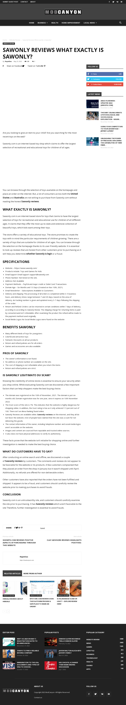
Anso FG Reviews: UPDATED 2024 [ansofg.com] (108, 103)
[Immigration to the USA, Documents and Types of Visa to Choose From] (9, 665)
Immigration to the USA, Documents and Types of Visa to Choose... (28, 664)
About (33, 2)
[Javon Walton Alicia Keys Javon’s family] (51, 654)
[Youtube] (121, 2)
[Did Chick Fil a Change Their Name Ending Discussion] (51, 665)
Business (42, 23)
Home (31, 23)
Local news (89, 23)
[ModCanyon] (63, 12)
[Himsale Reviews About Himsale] (15, 588)
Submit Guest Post (10, 2)
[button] (120, 23)
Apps (88, 669)
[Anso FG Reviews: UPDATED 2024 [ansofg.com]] (92, 104)
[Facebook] (109, 2)
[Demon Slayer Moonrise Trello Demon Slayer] (51, 642)
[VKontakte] (117, 2)
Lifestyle (90, 651)
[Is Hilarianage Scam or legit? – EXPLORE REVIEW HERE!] (69, 588)
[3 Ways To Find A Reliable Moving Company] (9, 654)
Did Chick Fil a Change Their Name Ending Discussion (68, 664)
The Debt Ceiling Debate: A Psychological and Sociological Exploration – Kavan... (111, 115)
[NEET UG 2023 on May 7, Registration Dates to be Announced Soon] (9, 642)
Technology (92, 658)
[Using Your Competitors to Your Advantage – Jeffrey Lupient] (92, 131)
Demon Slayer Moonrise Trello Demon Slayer (69, 640)
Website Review (14, 40)
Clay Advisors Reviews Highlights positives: (64, 541)
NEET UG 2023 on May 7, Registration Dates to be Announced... (27, 641)
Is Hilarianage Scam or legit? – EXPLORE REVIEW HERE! (67, 601)
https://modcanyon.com (27, 560)
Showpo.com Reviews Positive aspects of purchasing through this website (19, 542)
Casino (89, 665)
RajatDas (8, 61)
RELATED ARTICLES (12, 573)
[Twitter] (113, 2)
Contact (24, 2)
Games (89, 647)
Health (54, 23)
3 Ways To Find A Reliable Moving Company (28, 652)
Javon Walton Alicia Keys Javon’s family (70, 652)
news (88, 643)
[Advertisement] (63, 32)
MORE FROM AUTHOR (33, 573)
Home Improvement (71, 23)
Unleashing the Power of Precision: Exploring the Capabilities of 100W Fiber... (111, 141)
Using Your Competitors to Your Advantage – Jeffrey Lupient (112, 128)
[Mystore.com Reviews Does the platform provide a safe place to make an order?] (42, 588)
